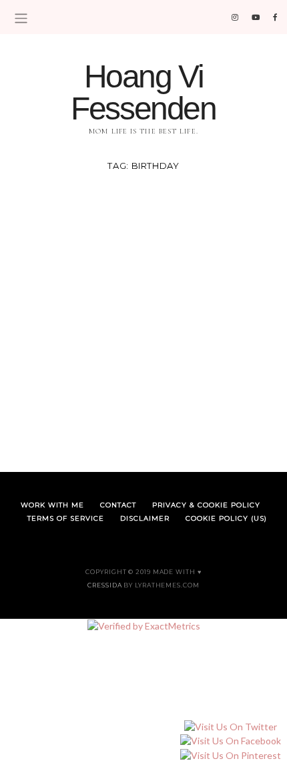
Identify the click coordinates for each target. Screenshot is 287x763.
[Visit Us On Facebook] (230, 741)
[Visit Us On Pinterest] (230, 755)
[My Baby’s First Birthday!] (143, 316)
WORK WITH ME (52, 505)
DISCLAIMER (145, 518)
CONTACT (118, 505)
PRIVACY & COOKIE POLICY (206, 505)
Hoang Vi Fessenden (143, 92)
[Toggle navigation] (21, 18)
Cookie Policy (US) (226, 518)
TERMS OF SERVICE (65, 518)
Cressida (104, 585)
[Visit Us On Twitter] (230, 726)
